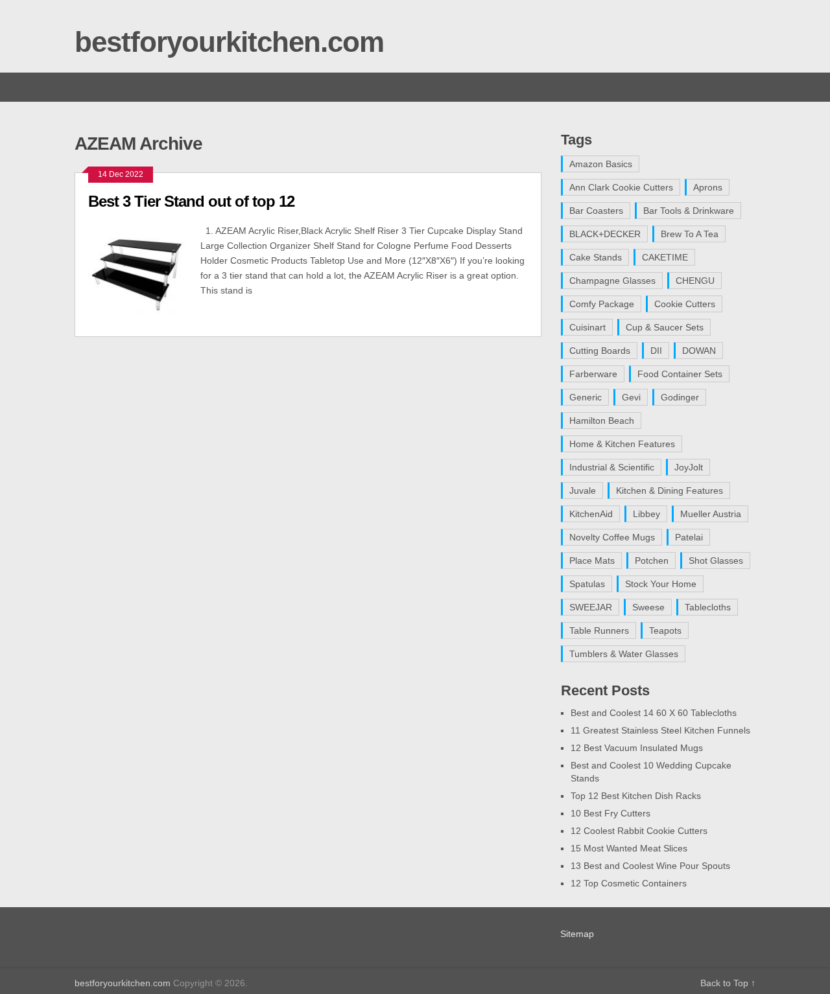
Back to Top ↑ (727, 983)
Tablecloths (708, 607)
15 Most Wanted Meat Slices (629, 848)
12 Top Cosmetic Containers (629, 883)
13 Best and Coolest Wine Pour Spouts (650, 866)
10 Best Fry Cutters (610, 813)
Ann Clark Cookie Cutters (621, 187)
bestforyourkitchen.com (229, 42)
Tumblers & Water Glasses (623, 654)
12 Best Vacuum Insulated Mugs (637, 748)
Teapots (665, 630)
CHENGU (695, 280)
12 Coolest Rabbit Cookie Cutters (639, 831)
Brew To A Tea (689, 234)
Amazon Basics (600, 164)
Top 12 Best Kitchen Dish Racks (636, 796)
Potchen (652, 560)
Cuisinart (587, 327)
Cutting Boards (599, 350)
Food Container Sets (679, 374)
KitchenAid (591, 514)
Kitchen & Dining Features (669, 490)
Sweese (648, 607)
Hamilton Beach (601, 420)
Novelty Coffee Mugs (612, 537)
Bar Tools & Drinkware (688, 210)
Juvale (582, 490)
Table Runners (599, 630)
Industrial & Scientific (611, 467)
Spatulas (587, 584)
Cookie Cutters (684, 304)
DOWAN (699, 350)
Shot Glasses (716, 560)
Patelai (689, 537)
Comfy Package (601, 304)
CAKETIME (665, 257)
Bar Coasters (596, 210)
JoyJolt (688, 467)
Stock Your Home (660, 584)
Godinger (680, 397)
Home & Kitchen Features (622, 444)
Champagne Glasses (612, 280)
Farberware (593, 374)
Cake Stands (595, 257)
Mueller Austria (710, 514)
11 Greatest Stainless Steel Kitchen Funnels (660, 730)
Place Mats (592, 560)
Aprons (707, 187)
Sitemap (577, 934)
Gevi (631, 397)
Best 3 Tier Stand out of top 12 (191, 201)
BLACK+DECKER (605, 234)
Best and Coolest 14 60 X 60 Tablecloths (654, 713)
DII (656, 350)
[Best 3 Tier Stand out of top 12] (144, 273)
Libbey (646, 514)
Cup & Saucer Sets (665, 327)
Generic (585, 397)
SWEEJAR (590, 607)
